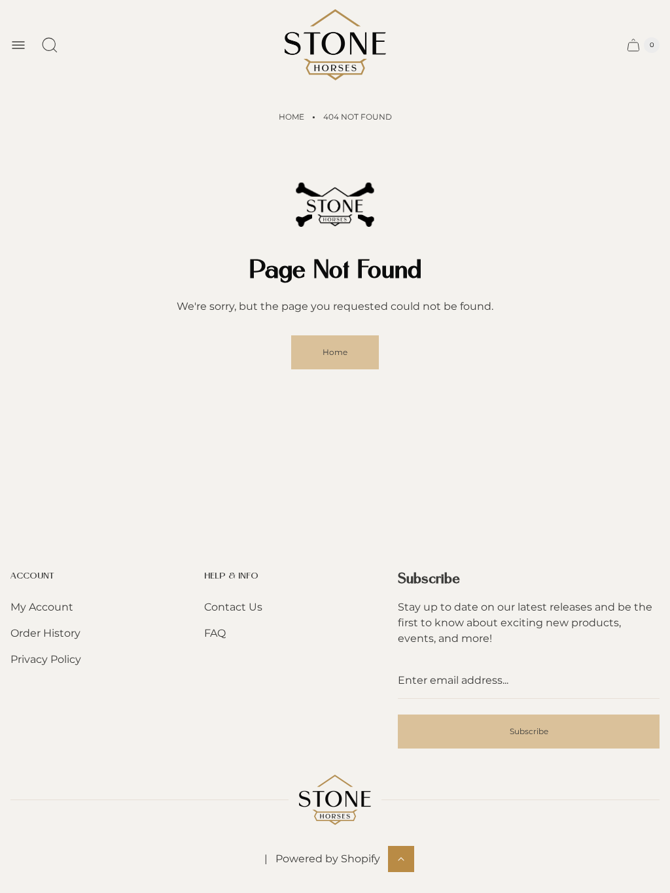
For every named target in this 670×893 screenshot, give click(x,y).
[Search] (49, 45)
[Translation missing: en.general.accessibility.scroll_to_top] (401, 859)
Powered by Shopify (327, 858)
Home (291, 117)
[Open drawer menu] (18, 45)
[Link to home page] (335, 800)
